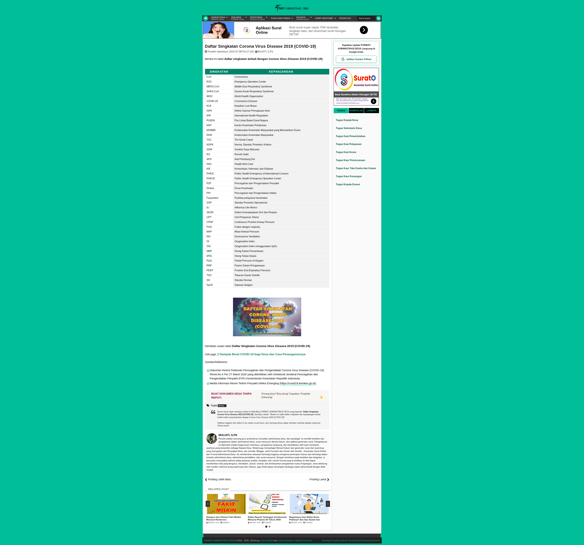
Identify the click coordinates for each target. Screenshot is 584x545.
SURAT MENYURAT (324, 18)
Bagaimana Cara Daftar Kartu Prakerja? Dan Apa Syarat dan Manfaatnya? (304, 519)
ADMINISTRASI (218, 18)
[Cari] (378, 18)
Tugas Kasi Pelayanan (349, 144)
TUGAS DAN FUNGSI (280, 18)
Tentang (326, 540)
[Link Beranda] (205, 18)
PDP (209, 265)
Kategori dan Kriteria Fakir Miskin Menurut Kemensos (223, 518)
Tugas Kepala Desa (347, 120)
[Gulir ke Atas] (580, 540)
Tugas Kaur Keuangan (349, 176)
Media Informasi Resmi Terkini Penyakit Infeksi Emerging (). (263, 383)
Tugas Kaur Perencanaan (350, 160)
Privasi (365, 540)
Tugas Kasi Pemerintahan (350, 136)
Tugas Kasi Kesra (346, 152)
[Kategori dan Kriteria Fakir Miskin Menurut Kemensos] (226, 504)
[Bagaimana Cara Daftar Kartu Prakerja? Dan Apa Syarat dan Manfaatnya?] (309, 504)
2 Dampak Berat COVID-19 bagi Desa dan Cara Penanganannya (261, 354)
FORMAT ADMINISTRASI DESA (219, 540)
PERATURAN (257, 18)
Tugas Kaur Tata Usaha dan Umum (356, 168)
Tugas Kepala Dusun (348, 184)
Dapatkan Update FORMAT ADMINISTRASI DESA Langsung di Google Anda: (356, 48)
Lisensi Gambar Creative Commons (295, 540)
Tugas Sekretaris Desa (349, 128)
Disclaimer (375, 540)
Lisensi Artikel (266, 540)
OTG (209, 256)
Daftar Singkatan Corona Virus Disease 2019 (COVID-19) (260, 46)
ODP (209, 251)
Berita (221, 405)
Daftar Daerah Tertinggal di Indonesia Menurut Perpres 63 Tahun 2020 (267, 518)
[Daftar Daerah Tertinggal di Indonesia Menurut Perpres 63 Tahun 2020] (268, 504)
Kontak (356, 540)
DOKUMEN (237, 18)
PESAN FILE (345, 18)
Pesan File (346, 540)
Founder (335, 540)
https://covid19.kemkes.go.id (297, 383)
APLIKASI (302, 18)
